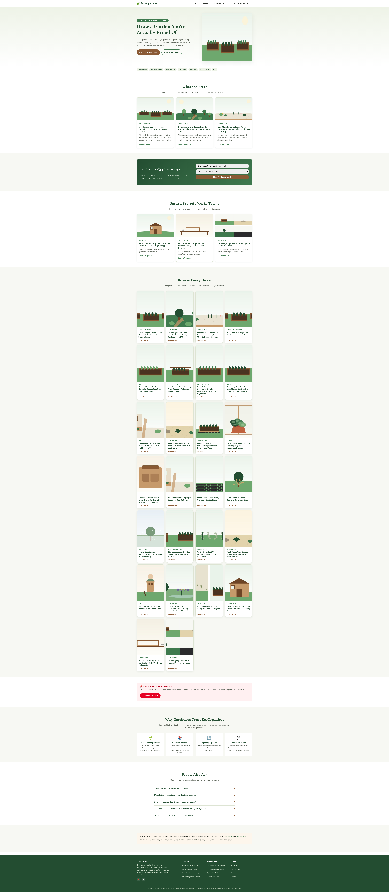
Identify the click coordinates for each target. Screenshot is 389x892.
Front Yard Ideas (238, 3)
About (249, 3)
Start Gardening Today (148, 52)
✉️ (143, 880)
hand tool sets (241, 836)
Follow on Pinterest (150, 696)
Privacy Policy (236, 869)
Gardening (207, 3)
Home (197, 3)
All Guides (182, 69)
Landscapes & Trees (189, 869)
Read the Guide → (145, 144)
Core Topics (142, 69)
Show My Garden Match (222, 177)
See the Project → (145, 256)
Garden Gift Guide (213, 877)
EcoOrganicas (147, 3)
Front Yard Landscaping (190, 873)
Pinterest (193, 69)
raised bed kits (229, 836)
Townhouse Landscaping (215, 869)
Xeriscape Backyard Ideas (216, 865)
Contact (233, 877)
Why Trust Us (204, 69)
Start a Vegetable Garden (191, 877)
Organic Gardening (213, 873)
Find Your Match (156, 69)
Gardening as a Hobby (190, 865)
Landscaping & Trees (221, 3)
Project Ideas (170, 69)
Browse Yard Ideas (171, 52)
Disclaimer (234, 873)
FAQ (214, 69)
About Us (234, 865)
